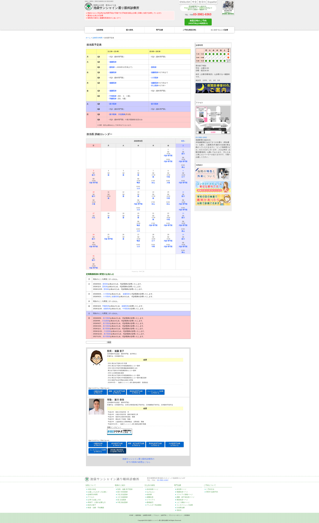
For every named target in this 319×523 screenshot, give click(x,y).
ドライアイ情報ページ (185, 494)
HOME (131, 515)
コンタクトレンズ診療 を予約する (155, 392)
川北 (93, 218)
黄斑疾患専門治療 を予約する (136, 392)
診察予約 (163, 515)
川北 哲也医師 (122, 494)
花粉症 (179, 510)
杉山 (153, 183)
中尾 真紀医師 (122, 502)
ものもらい (151, 492)
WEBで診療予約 (212, 492)
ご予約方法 (210, 489)
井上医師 (154, 85)
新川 (183, 154)
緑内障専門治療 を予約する (117, 444)
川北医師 (121, 114)
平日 (185, 8)
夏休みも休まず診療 (95, 15)
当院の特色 (92, 489)
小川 (138, 188)
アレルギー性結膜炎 (154, 505)
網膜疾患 (150, 497)
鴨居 (138, 183)
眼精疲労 (150, 502)
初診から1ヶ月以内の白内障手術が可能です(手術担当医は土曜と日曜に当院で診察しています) (124, 13)
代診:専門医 (168, 155)
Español (212, 2)
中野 (153, 246)
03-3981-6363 (202, 14)
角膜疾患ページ (182, 492)
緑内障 (149, 494)
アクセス (91, 497)
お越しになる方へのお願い (97, 492)
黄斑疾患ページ (182, 500)
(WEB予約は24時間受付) (198, 21)
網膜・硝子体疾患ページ (185, 497)
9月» (183, 141)
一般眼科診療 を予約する (98, 392)
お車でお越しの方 (94, 500)
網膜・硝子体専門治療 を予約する (117, 392)
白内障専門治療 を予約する (174, 444)
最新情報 (138, 515)
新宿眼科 (187, 515)
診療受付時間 (93, 494)
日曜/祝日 (202, 8)
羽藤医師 (112, 99)
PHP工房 (141, 271)
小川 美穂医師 (122, 497)
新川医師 (112, 104)
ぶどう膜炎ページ (183, 502)
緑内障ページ (181, 489)
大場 (168, 183)
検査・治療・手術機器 (96, 508)
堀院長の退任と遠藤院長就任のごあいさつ (104, 18)
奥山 (183, 167)
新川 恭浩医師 (122, 492)
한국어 (202, 2)
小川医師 (154, 78)
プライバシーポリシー (175, 515)
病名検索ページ (152, 489)
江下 (183, 177)
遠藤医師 (112, 62)
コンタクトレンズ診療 (185, 505)
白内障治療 (181, 508)
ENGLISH (185, 2)
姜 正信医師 (121, 500)
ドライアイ (151, 500)
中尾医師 (112, 96)
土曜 (189, 8)
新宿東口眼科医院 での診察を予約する (117, 450)
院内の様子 (92, 505)
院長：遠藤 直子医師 (124, 489)
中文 (194, 2)
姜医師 (112, 67)
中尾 (168, 177)
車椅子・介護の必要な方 (97, 502)
